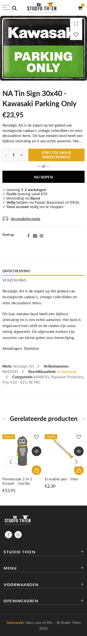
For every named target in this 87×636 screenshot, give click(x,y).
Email (35, 236)
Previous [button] (10, 462)
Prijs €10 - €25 (14, 382)
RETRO (34, 382)
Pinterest (41, 236)
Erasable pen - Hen (61, 479)
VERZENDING (14, 280)
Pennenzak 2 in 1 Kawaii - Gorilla (17, 481)
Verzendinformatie (25, 219)
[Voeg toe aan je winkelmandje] (36, 470)
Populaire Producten (67, 377)
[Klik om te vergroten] (76, 23)
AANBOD (41, 377)
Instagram (18, 534)
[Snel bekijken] (36, 451)
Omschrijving (16, 271)
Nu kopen (43, 177)
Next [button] (76, 462)
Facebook (28, 236)
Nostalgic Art (23, 366)
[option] (22, 462)
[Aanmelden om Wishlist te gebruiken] (76, 34)
